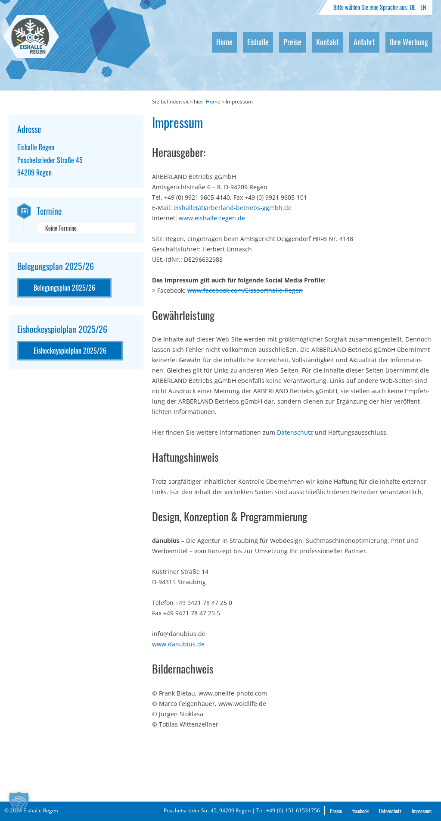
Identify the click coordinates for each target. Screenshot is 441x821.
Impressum (422, 811)
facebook (360, 811)
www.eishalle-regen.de (212, 218)
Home (224, 41)
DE (413, 7)
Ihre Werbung (409, 41)
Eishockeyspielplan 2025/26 (70, 350)
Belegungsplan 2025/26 (64, 287)
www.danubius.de (178, 644)
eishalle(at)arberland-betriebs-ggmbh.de (233, 208)
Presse (336, 811)
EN (423, 7)
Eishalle (258, 41)
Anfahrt (364, 41)
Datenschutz (295, 432)
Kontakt (327, 41)
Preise (292, 41)
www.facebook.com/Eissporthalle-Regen (245, 290)
